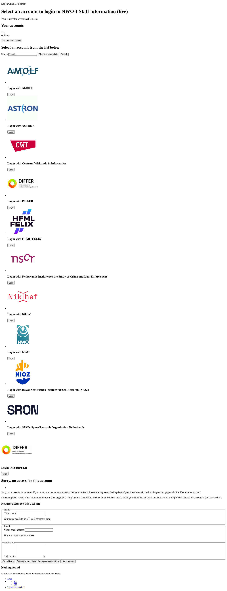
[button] (3, 32)
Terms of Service (15, 587)
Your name (10, 513)
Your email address (14, 530)
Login (11, 94)
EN (15, 584)
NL (15, 581)
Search (4, 54)
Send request (68, 561)
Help (9, 578)
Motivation (10, 556)
